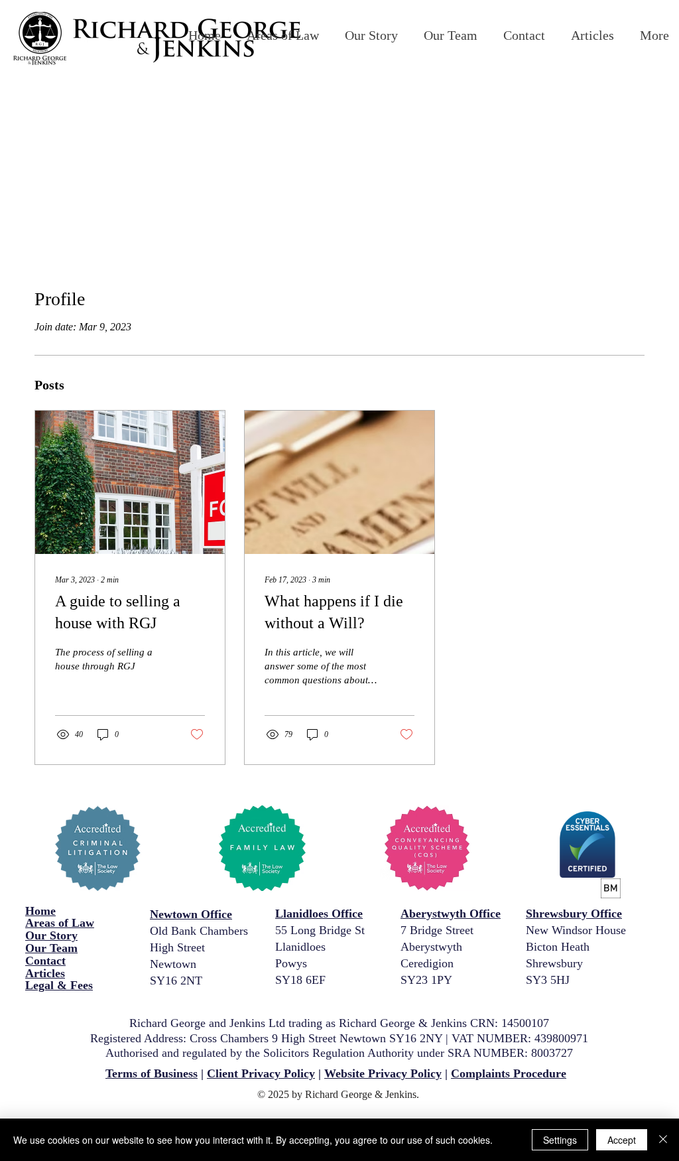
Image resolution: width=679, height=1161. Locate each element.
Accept (621, 1139)
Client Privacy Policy (261, 1073)
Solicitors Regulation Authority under (355, 1052)
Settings (560, 1139)
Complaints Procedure (508, 1073)
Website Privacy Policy (383, 1073)
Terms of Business (151, 1073)
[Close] (663, 1139)
